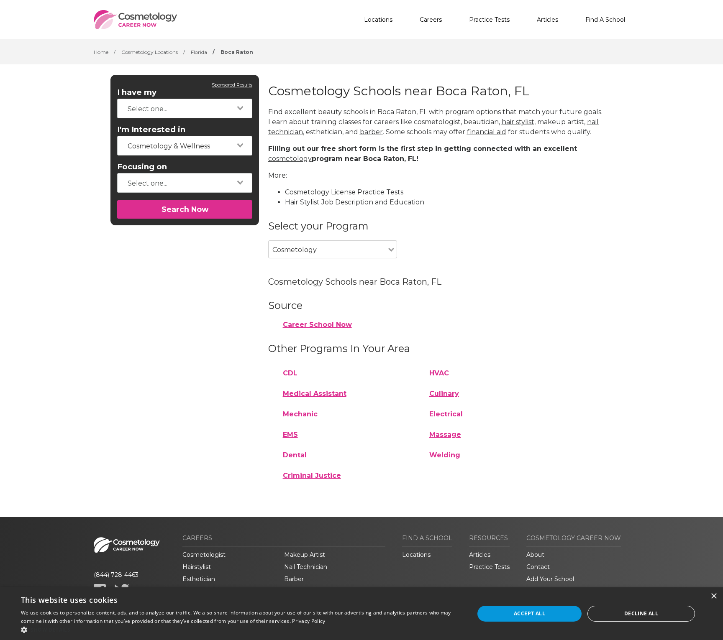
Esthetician (198, 579)
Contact (538, 567)
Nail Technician (305, 567)
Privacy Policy (308, 621)
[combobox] (185, 108)
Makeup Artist (304, 554)
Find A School (605, 19)
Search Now (185, 209)
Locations (378, 19)
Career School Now (317, 325)
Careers (431, 19)
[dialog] (361, 613)
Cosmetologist (204, 554)
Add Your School (550, 579)
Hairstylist (196, 567)
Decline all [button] (641, 613)
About (535, 554)
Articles (547, 19)
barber (371, 132)
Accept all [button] (529, 613)
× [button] (713, 596)
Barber (294, 579)
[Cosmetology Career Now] (135, 19)
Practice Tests (489, 19)
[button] (241, 629)
